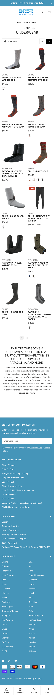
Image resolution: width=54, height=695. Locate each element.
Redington (6, 602)
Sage (31, 571)
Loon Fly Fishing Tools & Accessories (18, 490)
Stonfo (32, 633)
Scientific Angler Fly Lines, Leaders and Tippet (22, 503)
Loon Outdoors (8, 575)
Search (5, 522)
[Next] (32, 338)
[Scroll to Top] (49, 681)
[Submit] (48, 441)
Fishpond (6, 566)
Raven (4, 597)
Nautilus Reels (35, 620)
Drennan (5, 638)
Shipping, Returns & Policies (14, 534)
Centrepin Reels (9, 494)
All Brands (33, 651)
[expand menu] (3, 12)
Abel (31, 606)
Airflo (31, 611)
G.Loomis (6, 588)
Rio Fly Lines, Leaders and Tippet (16, 507)
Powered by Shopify (33, 678)
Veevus (32, 624)
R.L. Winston (7, 620)
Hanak (31, 593)
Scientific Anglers (36, 575)
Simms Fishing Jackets (12, 486)
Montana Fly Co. (36, 615)
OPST (4, 651)
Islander (5, 593)
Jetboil (32, 638)
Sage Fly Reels (8, 482)
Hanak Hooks (8, 499)
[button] (49, 12)
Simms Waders (8, 465)
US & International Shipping (14, 539)
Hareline (32, 642)
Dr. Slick (5, 642)
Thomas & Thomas (10, 611)
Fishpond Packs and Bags (13, 478)
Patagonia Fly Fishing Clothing (15, 473)
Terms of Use (36, 448)
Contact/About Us (10, 526)
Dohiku (5, 633)
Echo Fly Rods (8, 469)
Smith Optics (8, 606)
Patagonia (6, 571)
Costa (4, 624)
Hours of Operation (10, 530)
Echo (4, 580)
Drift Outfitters (16, 678)
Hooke (31, 584)
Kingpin (32, 647)
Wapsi (4, 629)
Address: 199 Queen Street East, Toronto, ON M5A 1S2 (26, 547)
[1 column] (42, 41)
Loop (4, 584)
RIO (30, 566)
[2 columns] (49, 41)
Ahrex (31, 629)
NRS (31, 597)
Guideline (33, 580)
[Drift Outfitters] (26, 12)
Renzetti (32, 588)
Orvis (31, 562)
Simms (5, 562)
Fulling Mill (6, 615)
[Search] (43, 12)
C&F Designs (7, 647)
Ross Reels (33, 602)
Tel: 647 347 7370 (9, 543)
